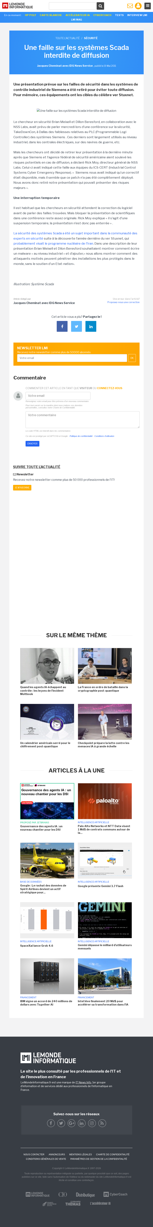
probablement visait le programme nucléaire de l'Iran (53, 243)
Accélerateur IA (77, 15)
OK (132, 358)
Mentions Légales (80, 1154)
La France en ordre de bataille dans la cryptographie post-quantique (103, 688)
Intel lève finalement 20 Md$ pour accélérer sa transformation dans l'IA (103, 1003)
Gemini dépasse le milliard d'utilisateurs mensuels (105, 946)
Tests (119, 15)
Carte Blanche (51, 15)
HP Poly (30, 15)
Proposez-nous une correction (123, 302)
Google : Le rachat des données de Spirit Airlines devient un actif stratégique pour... (43, 889)
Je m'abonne (22, 487)
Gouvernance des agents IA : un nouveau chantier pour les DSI (41, 828)
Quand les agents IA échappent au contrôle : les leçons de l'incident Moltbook (43, 690)
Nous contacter (34, 1154)
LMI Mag (76, 19)
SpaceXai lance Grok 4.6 (36, 945)
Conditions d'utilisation (104, 436)
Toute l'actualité (67, 38)
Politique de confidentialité (81, 436)
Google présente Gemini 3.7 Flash (100, 886)
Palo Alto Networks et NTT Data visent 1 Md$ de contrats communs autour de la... (104, 829)
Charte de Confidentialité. (64, 407)
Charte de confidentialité (112, 1154)
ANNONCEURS (57, 1154)
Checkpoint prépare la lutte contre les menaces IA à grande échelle (103, 744)
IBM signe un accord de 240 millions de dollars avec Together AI (46, 1003)
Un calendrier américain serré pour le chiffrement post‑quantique (45, 744)
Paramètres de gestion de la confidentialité (98, 1159)
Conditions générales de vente (46, 1159)
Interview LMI (137, 15)
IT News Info (83, 1082)
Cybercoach (102, 15)
